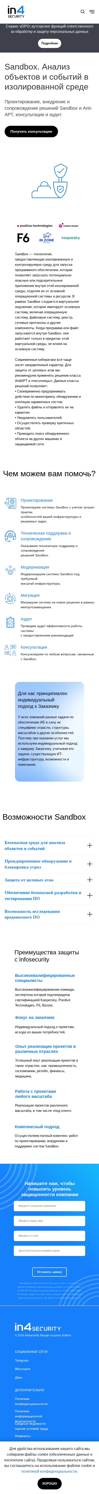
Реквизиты (22, 1436)
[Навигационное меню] (91, 11)
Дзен (18, 1377)
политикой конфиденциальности (49, 1471)
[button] (82, 11)
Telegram (22, 1360)
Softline (66, 1335)
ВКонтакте (22, 1369)
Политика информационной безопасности (28, 1416)
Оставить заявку (49, 1272)
